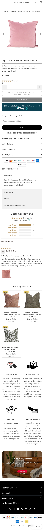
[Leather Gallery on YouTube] (18, 509)
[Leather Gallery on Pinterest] (22, 509)
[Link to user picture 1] (6, 274)
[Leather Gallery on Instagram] (30, 509)
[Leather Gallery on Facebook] (14, 509)
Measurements (8, 192)
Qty (3, 83)
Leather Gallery (22, 526)
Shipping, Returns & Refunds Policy (14, 205)
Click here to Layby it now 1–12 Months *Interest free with (22, 106)
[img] (6, 248)
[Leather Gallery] (22, 2)
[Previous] (3, 34)
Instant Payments (22, 149)
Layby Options (22, 144)
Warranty (6, 199)
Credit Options (22, 155)
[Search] (36, 2)
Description (8, 175)
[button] (7, 81)
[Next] (40, 34)
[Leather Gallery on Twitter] (10, 509)
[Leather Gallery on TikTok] (34, 509)
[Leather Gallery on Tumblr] (26, 509)
